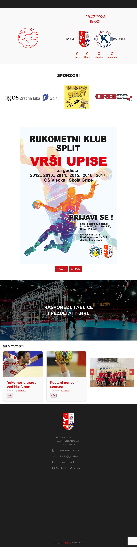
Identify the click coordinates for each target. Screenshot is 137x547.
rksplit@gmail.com (70, 456)
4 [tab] (76, 110)
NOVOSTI (22, 391)
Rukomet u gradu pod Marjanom (22, 385)
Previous (10, 97)
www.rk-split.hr (70, 462)
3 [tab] (72, 110)
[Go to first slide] (132, 372)
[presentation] (23, 364)
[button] (112, 372)
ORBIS (68, 543)
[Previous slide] (92, 372)
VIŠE (10, 395)
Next (127, 97)
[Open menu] (131, 4)
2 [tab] (68, 110)
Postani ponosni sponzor (64, 385)
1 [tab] (64, 110)
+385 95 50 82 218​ (69, 450)
